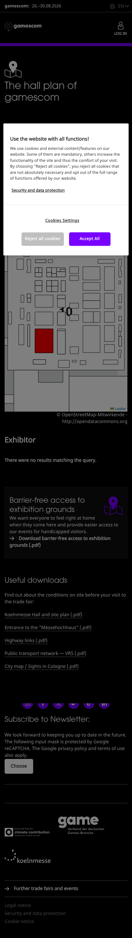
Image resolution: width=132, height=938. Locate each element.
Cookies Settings (62, 221)
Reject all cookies (42, 239)
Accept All (90, 239)
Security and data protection (38, 191)
